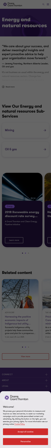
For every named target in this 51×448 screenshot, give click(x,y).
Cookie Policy (19, 424)
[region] (25, 419)
